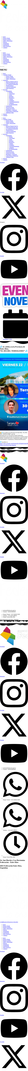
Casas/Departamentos (14, 102)
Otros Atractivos (7, 46)
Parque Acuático (7, 39)
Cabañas (11, 99)
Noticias (5, 42)
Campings (11, 103)
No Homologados (13, 104)
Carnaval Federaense (11, 87)
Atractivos (5, 80)
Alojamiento (6, 43)
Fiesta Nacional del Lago (12, 83)
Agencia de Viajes (10, 108)
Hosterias (11, 96)
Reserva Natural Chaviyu (12, 81)
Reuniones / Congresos (11, 110)
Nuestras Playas (9, 85)
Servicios (5, 89)
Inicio (4, 36)
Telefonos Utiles (10, 112)
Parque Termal (6, 38)
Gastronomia (6, 45)
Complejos (11, 100)
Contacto (5, 47)
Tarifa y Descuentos (7, 40)
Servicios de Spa (10, 107)
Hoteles (11, 92)
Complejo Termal (7, 74)
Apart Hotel (12, 93)
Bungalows (11, 97)
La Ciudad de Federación (12, 84)
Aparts (10, 95)
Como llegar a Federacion (12, 111)
